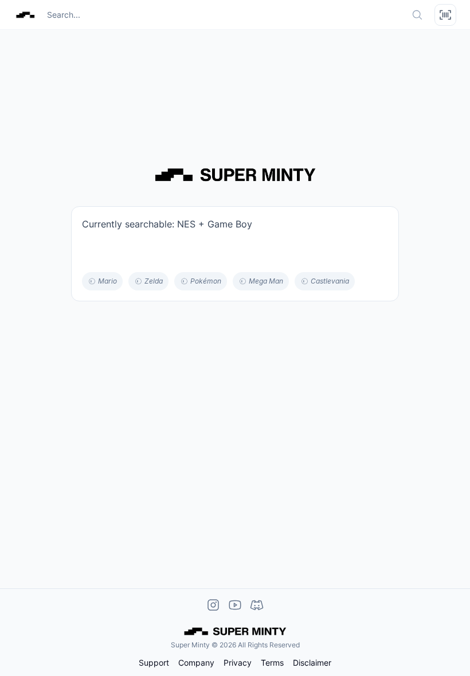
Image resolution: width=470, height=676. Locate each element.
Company (196, 663)
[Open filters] (445, 15)
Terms (272, 663)
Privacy (238, 663)
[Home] (25, 14)
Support (154, 663)
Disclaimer (312, 663)
